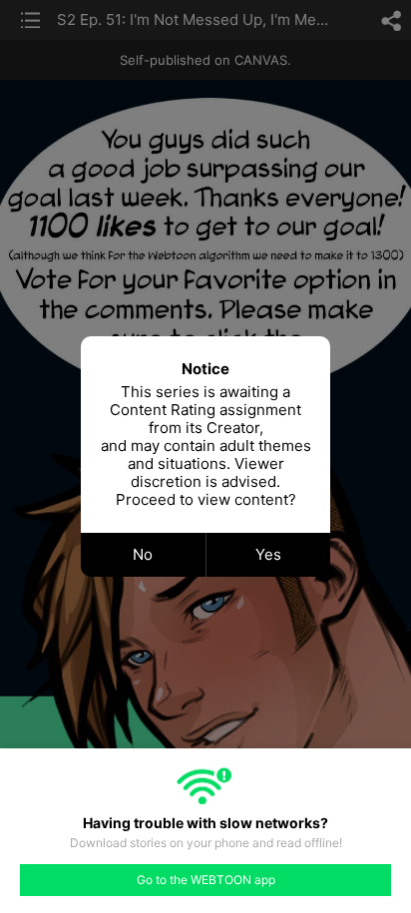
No (143, 554)
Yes (268, 554)
